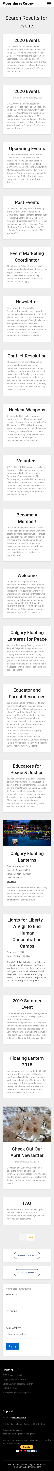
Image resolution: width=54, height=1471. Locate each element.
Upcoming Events (27, 148)
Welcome (27, 575)
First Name (12, 1294)
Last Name (11, 1311)
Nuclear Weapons (27, 410)
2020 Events (27, 40)
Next (31, 1237)
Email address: (14, 1328)
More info (11, 881)
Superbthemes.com (32, 1467)
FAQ (27, 1203)
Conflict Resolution (27, 356)
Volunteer (27, 461)
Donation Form (19, 1417)
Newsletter (27, 302)
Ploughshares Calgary (18, 3)
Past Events (27, 202)
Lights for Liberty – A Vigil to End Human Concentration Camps (27, 933)
